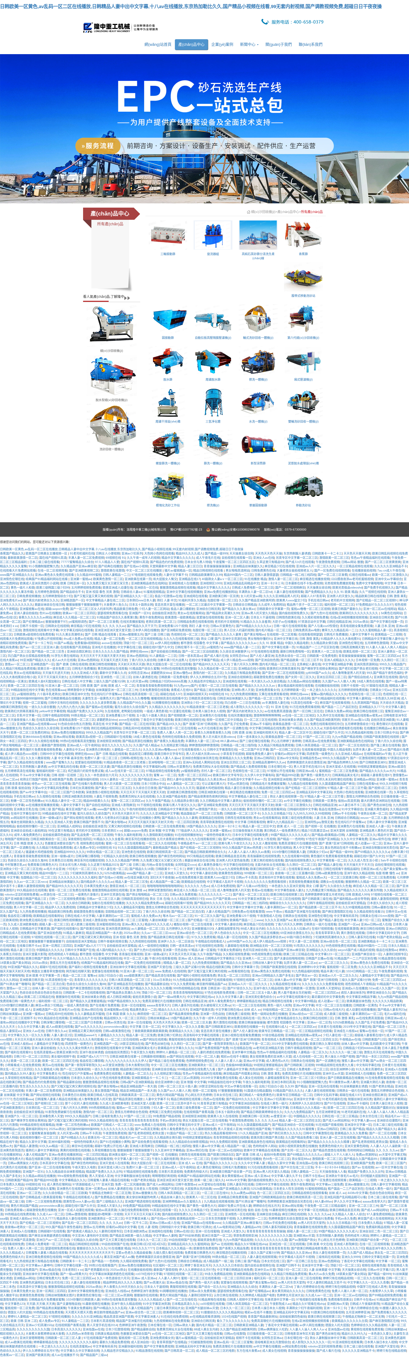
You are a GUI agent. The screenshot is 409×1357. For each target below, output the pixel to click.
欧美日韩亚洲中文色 (75, 694)
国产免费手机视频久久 (379, 587)
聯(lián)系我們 (311, 44)
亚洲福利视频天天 (195, 694)
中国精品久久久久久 (49, 950)
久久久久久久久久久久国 (116, 1129)
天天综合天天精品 (392, 702)
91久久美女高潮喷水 (69, 634)
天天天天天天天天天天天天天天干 (202, 907)
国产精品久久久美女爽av (238, 609)
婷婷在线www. (139, 651)
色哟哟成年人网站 (265, 1146)
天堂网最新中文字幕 (163, 566)
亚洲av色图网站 (137, 655)
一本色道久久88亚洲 (385, 698)
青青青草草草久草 (327, 933)
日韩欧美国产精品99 (18, 1180)
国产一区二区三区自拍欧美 (200, 651)
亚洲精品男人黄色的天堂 (376, 830)
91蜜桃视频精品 (154, 591)
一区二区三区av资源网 (184, 1077)
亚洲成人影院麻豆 (123, 805)
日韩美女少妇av (380, 690)
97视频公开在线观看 (280, 771)
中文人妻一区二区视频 (303, 941)
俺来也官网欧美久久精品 (27, 822)
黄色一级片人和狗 (279, 1005)
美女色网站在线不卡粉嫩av (343, 847)
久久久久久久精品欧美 (387, 1001)
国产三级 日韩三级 (157, 634)
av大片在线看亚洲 (210, 728)
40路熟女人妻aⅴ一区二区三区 (222, 579)
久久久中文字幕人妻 (229, 996)
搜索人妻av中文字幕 (355, 1060)
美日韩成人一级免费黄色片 (282, 830)
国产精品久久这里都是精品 (88, 1001)
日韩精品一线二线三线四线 (298, 574)
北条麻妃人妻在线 (309, 664)
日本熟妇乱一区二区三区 (42, 1107)
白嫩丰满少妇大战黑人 (172, 660)
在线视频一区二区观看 (282, 634)
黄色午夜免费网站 (151, 617)
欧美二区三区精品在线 (298, 954)
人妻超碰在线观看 (236, 945)
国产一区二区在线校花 (354, 745)
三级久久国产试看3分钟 (109, 681)
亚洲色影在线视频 (133, 852)
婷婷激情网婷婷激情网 (204, 745)
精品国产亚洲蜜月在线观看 (302, 911)
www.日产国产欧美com (221, 898)
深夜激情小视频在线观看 (102, 792)
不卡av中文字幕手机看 (35, 775)
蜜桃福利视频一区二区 (51, 771)
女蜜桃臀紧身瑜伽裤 (42, 1133)
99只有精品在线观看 (200, 856)
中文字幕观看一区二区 (331, 860)
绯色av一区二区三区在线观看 (51, 783)
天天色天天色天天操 (268, 553)
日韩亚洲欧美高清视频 (77, 796)
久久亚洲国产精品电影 (171, 796)
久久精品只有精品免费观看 (18, 668)
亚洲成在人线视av (346, 1031)
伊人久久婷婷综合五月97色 (208, 677)
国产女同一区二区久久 (300, 677)
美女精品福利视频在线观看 (295, 685)
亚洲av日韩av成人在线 (376, 924)
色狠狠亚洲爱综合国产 (60, 843)
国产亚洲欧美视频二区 (84, 570)
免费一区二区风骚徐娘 (130, 1184)
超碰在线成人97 (170, 694)
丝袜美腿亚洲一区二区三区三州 (117, 690)
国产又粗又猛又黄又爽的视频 (93, 596)
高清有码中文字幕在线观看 (276, 877)
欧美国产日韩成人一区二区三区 (112, 1124)
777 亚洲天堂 (104, 1184)
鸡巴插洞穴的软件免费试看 (86, 771)
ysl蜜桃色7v (214, 647)
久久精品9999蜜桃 (88, 574)
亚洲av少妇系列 (132, 553)
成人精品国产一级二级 (165, 881)
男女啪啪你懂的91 (260, 638)
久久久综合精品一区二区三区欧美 (64, 1193)
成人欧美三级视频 (83, 924)
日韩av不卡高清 (246, 877)
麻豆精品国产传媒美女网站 (241, 1073)
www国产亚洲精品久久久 (16, 574)
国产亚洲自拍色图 (267, 660)
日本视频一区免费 (367, 660)
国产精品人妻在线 (330, 864)
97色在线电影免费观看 (220, 992)
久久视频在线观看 (48, 796)
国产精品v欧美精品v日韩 (327, 834)
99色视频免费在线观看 (340, 945)
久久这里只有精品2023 (103, 864)
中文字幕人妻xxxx (363, 1120)
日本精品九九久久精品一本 (308, 1107)
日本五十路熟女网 (141, 604)
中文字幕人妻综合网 (203, 873)
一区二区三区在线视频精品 (144, 638)
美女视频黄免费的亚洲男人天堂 (270, 1056)
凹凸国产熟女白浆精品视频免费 (28, 655)
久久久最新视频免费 (202, 1129)
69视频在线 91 (115, 557)
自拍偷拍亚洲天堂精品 (350, 903)
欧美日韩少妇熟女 (169, 1035)
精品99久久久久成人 (189, 553)
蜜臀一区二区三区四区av (383, 655)
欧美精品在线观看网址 (48, 915)
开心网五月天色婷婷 (198, 1095)
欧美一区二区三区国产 (391, 1163)
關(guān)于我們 (278, 44)
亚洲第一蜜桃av (80, 579)
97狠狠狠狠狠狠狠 (230, 1090)
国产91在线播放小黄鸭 (145, 817)
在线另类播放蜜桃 (132, 621)
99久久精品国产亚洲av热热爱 (242, 847)
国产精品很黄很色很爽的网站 (207, 796)
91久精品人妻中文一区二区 (63, 800)
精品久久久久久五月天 (173, 1009)
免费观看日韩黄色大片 (42, 864)
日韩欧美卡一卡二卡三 (327, 553)
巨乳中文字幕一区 (28, 715)
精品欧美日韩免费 (125, 609)
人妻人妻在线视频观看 (288, 591)
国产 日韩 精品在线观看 (101, 634)
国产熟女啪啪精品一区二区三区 (147, 894)
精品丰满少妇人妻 (332, 971)
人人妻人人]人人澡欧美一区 (389, 1146)
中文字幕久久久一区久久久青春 (183, 1026)
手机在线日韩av (318, 600)
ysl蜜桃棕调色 (77, 621)
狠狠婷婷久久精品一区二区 (363, 881)
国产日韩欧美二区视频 (299, 1065)
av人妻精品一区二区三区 (183, 783)
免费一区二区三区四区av (194, 775)
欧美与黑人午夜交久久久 (179, 805)
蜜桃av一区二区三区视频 (132, 1107)
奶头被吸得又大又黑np (215, 1005)
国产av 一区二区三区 (327, 1048)
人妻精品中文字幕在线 (374, 975)
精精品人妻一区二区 (176, 962)
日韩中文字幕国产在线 (80, 950)
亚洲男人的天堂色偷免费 (232, 860)
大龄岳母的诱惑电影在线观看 (342, 728)
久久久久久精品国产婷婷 (122, 860)
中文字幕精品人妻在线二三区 (105, 600)
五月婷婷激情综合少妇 (57, 596)
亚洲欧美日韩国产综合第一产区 (230, 1171)
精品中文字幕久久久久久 (177, 557)
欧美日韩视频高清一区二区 (165, 852)
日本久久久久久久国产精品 (110, 651)
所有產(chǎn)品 (110, 224)
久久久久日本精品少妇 (276, 813)
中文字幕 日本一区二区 (145, 1026)
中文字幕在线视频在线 (238, 864)
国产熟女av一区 (306, 975)
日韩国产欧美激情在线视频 (381, 736)
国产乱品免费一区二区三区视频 (92, 834)
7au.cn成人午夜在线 (390, 570)
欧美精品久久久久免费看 (235, 758)
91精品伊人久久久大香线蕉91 (340, 638)
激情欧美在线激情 (112, 570)
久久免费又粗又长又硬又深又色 (108, 583)
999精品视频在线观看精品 (37, 1124)
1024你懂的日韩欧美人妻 (288, 852)
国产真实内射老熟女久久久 (41, 600)
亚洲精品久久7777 (371, 707)
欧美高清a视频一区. (89, 736)
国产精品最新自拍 (157, 984)
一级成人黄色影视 (156, 711)
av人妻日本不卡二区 (352, 805)
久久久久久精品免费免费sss (144, 903)
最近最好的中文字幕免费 (327, 996)
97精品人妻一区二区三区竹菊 (347, 788)
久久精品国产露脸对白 (380, 1107)
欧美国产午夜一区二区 (255, 1043)
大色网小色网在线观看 (159, 553)
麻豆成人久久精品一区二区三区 (74, 617)
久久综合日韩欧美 (78, 903)
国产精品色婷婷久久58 (342, 762)
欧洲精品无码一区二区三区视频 (271, 945)
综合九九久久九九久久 (116, 745)
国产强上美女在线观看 (385, 745)
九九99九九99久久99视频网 (311, 813)
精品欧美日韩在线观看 (370, 596)
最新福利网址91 (36, 1129)
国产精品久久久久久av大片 (377, 771)
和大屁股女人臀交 (165, 579)
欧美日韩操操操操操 (252, 1022)
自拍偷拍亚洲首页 (164, 613)
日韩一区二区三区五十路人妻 (256, 992)
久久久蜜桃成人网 (46, 1069)
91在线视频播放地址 (188, 834)
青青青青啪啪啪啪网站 (188, 992)
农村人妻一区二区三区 (216, 771)
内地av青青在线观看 (159, 864)
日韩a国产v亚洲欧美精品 (136, 1082)
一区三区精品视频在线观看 (355, 566)
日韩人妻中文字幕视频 (381, 822)
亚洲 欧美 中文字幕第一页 (43, 975)
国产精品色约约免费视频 (166, 562)
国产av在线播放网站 (236, 839)
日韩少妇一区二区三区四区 (31, 1056)
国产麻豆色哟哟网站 (171, 856)
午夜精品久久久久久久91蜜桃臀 (293, 1129)
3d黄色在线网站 (391, 613)
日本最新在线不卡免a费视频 (304, 583)
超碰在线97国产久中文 (158, 647)
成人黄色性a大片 (277, 1060)
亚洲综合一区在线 (146, 587)
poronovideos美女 (116, 1026)
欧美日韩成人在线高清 (102, 1095)
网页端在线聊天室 (78, 971)
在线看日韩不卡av (29, 945)
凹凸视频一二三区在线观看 (242, 702)
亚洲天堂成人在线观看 (341, 766)
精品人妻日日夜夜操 (238, 788)
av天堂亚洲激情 (113, 1065)
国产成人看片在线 (216, 655)
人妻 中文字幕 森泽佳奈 (67, 758)
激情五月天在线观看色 (64, 962)
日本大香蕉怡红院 (137, 1065)
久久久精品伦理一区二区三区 (217, 668)
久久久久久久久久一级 (294, 1180)
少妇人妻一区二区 (163, 1107)
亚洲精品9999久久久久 (69, 852)
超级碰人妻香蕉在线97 (376, 775)
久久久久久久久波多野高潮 (97, 702)
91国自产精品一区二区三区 (185, 1133)
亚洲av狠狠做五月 (131, 634)
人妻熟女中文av (73, 749)
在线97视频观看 (322, 928)
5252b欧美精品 (114, 873)
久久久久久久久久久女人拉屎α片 (288, 928)
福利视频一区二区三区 (339, 604)
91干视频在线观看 (149, 805)
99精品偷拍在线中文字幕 (27, 690)
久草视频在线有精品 (18, 1077)
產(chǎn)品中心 (191, 44)
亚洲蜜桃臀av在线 (32, 609)
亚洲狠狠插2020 (202, 928)
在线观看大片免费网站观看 (18, 570)
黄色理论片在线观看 (389, 724)
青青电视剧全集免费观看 (356, 626)
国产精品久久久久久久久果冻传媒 (359, 890)
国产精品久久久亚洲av (235, 962)
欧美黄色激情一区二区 (108, 579)
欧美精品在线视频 (211, 817)
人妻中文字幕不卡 (175, 574)
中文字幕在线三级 (129, 647)
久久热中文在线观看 (330, 715)
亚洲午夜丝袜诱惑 (91, 1052)
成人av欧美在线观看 (59, 1026)
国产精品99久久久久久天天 (211, 664)
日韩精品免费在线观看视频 (195, 621)
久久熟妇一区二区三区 (301, 864)
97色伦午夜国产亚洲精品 (322, 839)
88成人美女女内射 (253, 928)
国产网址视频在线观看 (79, 817)
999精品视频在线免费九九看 (335, 1065)
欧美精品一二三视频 (388, 634)
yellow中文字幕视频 (52, 711)
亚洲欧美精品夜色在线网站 (149, 583)
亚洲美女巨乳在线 (25, 809)
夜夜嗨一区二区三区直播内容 (294, 873)
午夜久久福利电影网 (128, 834)
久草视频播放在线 (103, 1150)
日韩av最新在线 (381, 907)
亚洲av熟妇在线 (91, 1009)
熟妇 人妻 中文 (167, 600)
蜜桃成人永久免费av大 (311, 877)
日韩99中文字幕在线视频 (56, 753)
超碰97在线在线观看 (53, 967)
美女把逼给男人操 (305, 920)
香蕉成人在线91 (181, 690)
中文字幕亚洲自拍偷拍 (244, 1103)
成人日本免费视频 (223, 886)
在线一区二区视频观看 (52, 570)
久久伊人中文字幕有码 (259, 775)
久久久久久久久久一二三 (214, 894)
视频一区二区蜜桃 (34, 702)
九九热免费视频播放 (243, 694)
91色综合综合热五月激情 (74, 724)
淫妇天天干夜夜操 (162, 877)
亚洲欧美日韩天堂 (31, 979)
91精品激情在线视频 (391, 958)
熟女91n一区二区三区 (194, 1158)
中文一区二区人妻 (135, 958)
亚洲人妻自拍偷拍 (26, 613)
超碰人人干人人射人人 (339, 1154)
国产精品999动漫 (287, 775)
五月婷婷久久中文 (178, 928)
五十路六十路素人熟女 (151, 715)
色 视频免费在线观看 (90, 843)
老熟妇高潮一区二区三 (161, 621)
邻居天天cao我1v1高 (355, 719)
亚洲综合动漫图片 (389, 1120)
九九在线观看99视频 (295, 856)
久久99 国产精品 (296, 1086)
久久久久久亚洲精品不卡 (390, 566)
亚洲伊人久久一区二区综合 (175, 941)
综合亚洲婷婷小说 (342, 1069)
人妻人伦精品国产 (218, 911)
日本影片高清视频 (170, 1171)
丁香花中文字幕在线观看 (156, 719)
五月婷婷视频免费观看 (86, 587)
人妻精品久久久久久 (111, 1035)
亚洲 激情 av (138, 890)
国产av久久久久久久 (88, 1026)
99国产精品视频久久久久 (124, 1001)
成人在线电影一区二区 (308, 1056)
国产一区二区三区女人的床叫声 (91, 609)
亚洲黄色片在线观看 (212, 715)
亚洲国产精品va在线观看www (36, 724)
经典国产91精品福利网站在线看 (47, 579)
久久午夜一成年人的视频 (143, 557)
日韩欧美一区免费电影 (322, 655)
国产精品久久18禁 (141, 869)
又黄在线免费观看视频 (273, 694)
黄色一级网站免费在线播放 (269, 1014)
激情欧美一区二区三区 (334, 557)
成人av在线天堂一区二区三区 (124, 771)
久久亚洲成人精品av (348, 753)
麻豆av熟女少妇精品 (48, 1005)
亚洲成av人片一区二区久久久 (315, 566)
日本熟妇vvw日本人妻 (140, 600)
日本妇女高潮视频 (82, 788)
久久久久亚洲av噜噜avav (159, 749)
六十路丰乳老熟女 (49, 694)
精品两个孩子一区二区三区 (305, 604)
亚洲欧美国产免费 (60, 779)
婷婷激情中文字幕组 (80, 690)
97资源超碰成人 (83, 1184)
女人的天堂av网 (251, 596)
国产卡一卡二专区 (40, 643)
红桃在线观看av (359, 574)
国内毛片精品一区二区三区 (273, 630)
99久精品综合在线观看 (32, 890)
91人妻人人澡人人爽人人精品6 (386, 647)
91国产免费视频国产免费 (211, 1048)
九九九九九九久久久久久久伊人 (126, 1060)
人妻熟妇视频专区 (395, 954)
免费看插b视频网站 (87, 643)
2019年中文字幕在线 (357, 1026)
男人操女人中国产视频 (339, 1056)
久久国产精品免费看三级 (301, 1137)
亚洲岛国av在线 (306, 1163)
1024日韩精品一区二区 (361, 971)
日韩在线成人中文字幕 (77, 681)
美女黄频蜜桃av (232, 1176)
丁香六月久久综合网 (142, 660)
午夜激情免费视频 (328, 562)
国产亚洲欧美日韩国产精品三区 (26, 898)
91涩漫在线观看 (180, 711)
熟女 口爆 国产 (210, 638)
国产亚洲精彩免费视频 (176, 630)
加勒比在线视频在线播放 (108, 903)
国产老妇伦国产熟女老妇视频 (358, 668)
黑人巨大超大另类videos (219, 736)
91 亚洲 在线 (279, 707)
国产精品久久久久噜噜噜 (133, 698)
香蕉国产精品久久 (12, 553)
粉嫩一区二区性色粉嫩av (27, 800)
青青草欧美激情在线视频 (216, 822)
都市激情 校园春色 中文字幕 (200, 643)
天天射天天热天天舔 (131, 664)
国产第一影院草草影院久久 (220, 1043)
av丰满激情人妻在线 (275, 702)
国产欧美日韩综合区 (220, 1154)
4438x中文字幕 (236, 1180)
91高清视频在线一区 (58, 979)
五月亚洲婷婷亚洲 (328, 1112)
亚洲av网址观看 (63, 736)
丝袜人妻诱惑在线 (145, 677)
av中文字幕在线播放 (297, 800)
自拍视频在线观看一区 (236, 557)
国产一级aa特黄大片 (171, 996)
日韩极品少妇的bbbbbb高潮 (167, 681)
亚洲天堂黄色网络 (356, 1146)
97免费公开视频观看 (48, 638)
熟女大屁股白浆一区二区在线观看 (168, 664)
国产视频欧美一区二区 (183, 715)
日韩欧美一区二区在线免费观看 (163, 826)
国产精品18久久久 (169, 724)
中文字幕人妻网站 (358, 698)
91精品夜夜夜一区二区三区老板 (207, 707)
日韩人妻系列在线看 (361, 937)
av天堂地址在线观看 (211, 1184)
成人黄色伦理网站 (208, 1167)
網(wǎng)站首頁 (157, 44)
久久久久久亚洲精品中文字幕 (159, 813)
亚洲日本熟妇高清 (283, 1082)
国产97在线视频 (334, 1103)
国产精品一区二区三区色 (48, 651)
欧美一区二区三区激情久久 (390, 574)
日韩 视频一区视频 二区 (67, 775)
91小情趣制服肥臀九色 (44, 566)
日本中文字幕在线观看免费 (250, 834)
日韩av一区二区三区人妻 (103, 898)
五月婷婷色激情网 (46, 591)
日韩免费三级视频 (238, 1014)
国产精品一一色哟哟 (290, 839)
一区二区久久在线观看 (161, 843)
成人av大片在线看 (64, 660)
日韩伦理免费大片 (12, 1158)
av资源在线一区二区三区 (56, 894)
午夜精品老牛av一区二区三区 (197, 843)
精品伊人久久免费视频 (60, 907)
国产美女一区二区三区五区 (113, 788)
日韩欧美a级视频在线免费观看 (34, 634)
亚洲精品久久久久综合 (321, 950)
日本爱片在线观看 (329, 1026)
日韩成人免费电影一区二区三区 (253, 587)
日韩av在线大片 (333, 1009)
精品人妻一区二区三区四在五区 (317, 1039)
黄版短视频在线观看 (181, 1039)
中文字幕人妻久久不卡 (286, 1176)
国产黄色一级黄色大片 (315, 775)
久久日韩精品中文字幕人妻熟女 (221, 800)
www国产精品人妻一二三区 (242, 647)
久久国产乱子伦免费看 (233, 724)
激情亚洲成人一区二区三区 (127, 886)
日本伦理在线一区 (280, 766)
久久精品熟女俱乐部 (323, 643)
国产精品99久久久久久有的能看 (82, 1039)
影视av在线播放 (262, 890)
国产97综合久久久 (239, 988)
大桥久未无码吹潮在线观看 (334, 779)
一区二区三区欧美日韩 (343, 877)
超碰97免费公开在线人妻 (111, 1146)
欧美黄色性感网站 (230, 873)
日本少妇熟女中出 (386, 732)
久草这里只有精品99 (270, 562)
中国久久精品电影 (297, 643)
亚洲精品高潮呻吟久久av (268, 762)
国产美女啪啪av (254, 634)
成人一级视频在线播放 (153, 945)
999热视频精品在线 (186, 988)
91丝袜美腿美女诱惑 (353, 1086)
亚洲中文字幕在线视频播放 (184, 591)
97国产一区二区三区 (316, 736)
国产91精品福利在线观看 (328, 698)
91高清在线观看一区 (304, 702)
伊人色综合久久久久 (227, 933)
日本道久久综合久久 (380, 903)
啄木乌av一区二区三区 (178, 915)
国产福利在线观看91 (64, 928)
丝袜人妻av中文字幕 (287, 979)
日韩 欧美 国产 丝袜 (93, 685)
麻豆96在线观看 (82, 1146)
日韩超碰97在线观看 (117, 736)
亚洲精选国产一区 (72, 600)
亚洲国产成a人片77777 (89, 945)
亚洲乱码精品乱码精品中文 (241, 583)
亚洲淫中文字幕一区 (307, 1099)
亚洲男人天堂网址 (328, 988)
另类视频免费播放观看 (339, 583)
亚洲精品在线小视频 (251, 668)
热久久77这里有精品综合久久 (281, 1018)
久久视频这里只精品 (173, 745)
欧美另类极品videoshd (347, 587)
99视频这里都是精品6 (371, 766)
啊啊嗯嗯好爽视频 (164, 1176)
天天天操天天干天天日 (358, 864)
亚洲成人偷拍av (21, 1043)
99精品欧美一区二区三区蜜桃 (127, 920)
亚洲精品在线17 (189, 579)
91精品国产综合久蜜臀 (144, 668)
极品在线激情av (329, 809)
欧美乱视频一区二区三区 (359, 651)
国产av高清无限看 (147, 1129)
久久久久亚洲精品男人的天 (281, 596)
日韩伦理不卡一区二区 (190, 647)
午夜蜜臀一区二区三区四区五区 (234, 562)
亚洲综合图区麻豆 (79, 651)
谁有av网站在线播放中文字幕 (19, 1022)
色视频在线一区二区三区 (187, 634)
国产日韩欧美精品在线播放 (62, 698)
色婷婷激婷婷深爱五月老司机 (324, 894)
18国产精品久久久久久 (201, 826)
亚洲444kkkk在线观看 (37, 736)
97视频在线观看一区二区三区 (51, 937)
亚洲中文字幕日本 (286, 638)
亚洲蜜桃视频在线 (108, 924)
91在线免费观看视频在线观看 (384, 1077)
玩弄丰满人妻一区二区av (369, 749)
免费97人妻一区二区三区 (101, 758)
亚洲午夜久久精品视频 (359, 873)
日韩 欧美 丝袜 (242, 732)
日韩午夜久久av (56, 1031)
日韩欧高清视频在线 (202, 698)
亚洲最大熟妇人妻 (372, 1082)
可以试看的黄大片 (213, 783)
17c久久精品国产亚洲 (252, 1133)
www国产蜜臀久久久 (59, 762)
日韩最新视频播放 (153, 1056)
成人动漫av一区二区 (368, 843)
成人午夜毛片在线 (208, 557)
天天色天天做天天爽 (357, 553)
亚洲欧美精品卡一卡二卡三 (376, 941)
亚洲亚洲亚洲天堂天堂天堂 (113, 630)
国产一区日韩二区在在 (308, 711)
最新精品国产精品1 (165, 847)
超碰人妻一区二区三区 (54, 924)
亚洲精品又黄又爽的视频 (21, 873)
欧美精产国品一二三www (246, 920)
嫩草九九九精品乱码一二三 (339, 630)
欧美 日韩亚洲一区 (72, 583)
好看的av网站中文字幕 (290, 753)
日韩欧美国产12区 (374, 1039)
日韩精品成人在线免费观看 (18, 933)
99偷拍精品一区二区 (276, 1009)
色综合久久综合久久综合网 (41, 728)
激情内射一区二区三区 (15, 651)
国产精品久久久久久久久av (239, 643)
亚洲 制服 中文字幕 (161, 830)
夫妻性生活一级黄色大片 (98, 698)
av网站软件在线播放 (24, 817)
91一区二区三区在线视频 (283, 898)
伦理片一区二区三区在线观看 (218, 685)
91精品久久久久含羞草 (255, 621)
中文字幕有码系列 (346, 915)
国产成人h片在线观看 (299, 562)
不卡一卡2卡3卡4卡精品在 (332, 1167)
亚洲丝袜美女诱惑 (290, 719)
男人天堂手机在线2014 (309, 766)
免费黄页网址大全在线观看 (211, 766)
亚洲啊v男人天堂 (242, 690)
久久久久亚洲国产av (278, 920)
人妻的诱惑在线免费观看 (213, 1052)
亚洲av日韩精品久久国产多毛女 (273, 975)
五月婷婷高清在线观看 (20, 771)
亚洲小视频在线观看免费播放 (241, 1035)
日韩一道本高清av (190, 655)
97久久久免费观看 (203, 937)
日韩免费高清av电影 (306, 630)
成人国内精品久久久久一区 (114, 950)
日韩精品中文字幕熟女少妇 (94, 907)
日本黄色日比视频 (60, 860)
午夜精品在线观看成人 (210, 941)
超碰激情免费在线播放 (268, 677)
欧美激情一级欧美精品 (180, 617)
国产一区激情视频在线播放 (368, 758)
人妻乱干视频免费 (105, 796)
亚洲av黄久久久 (132, 924)
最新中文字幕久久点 (112, 672)
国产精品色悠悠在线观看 (329, 1150)
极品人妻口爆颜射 (182, 609)
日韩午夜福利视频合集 (112, 941)
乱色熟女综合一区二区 (290, 655)
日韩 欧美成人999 (357, 894)
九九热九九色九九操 (70, 707)
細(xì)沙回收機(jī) (263, 212)
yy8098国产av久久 (317, 672)
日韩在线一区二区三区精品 (340, 1116)
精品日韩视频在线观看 (208, 570)
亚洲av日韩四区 (264, 758)
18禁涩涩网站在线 (131, 1043)
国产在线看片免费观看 (87, 783)
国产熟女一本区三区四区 (372, 1056)
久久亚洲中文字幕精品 (169, 1150)
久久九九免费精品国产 (299, 1112)
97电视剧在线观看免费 (146, 574)
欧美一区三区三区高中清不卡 (176, 1103)
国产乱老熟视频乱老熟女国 (146, 1133)
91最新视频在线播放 (247, 1158)
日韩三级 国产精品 (51, 809)
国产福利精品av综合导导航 (351, 898)
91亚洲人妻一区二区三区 (61, 685)
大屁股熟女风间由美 (198, 1188)
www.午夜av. (274, 911)
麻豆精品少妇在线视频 (279, 566)
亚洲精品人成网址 (69, 826)
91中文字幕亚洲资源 (251, 898)
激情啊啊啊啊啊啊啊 (266, 715)
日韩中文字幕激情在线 (222, 749)
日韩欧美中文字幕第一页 (272, 609)
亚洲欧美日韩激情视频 (182, 792)
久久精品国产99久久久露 (133, 702)
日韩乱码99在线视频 (136, 728)
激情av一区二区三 (17, 664)
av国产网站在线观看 (153, 1039)
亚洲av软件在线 (379, 839)
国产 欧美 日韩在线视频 (72, 664)
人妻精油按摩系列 (227, 928)
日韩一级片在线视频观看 (290, 626)
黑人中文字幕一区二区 (308, 847)
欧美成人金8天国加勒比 (44, 681)
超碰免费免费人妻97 (259, 753)
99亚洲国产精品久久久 (35, 660)
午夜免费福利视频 (390, 971)
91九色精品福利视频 (359, 732)
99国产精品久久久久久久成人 (290, 834)
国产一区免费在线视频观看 (332, 570)
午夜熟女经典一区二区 (372, 813)
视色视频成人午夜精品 (63, 954)
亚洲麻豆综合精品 (164, 1069)
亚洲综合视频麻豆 (240, 677)
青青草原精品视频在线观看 (231, 1137)
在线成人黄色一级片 (274, 1103)
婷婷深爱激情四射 (160, 890)
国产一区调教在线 (236, 728)
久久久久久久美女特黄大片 (75, 1048)
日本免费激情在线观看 (154, 690)
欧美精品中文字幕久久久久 (175, 1048)
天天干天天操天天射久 (52, 677)
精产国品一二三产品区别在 (339, 707)
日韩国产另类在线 (171, 1188)
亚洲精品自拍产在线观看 (85, 1018)
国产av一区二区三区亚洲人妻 (39, 647)
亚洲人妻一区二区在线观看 (338, 1137)
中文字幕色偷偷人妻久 (289, 890)
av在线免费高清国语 (277, 711)
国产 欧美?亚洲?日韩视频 (200, 724)
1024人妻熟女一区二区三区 (118, 779)
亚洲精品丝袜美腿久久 (248, 566)
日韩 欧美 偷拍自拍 (17, 788)
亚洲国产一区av (348, 924)
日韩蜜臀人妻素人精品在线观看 (56, 1099)
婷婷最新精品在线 (249, 1001)
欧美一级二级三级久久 (209, 1180)
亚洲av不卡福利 (260, 724)
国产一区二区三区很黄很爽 (383, 562)
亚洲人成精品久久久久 (339, 660)
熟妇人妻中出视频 (179, 779)
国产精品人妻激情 (26, 1146)
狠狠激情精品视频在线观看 (178, 587)
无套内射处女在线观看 (270, 864)
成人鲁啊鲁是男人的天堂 (348, 672)
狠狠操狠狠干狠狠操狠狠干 (84, 604)
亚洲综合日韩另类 (208, 609)
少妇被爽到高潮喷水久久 (86, 873)
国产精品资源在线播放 (137, 741)
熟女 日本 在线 (159, 898)
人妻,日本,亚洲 (384, 626)
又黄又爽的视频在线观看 (124, 826)
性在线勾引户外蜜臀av (106, 694)
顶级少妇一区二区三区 (138, 643)
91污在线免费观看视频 (304, 707)
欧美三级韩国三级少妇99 (52, 587)
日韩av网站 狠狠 (352, 562)
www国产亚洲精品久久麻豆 (231, 1188)
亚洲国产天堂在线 (159, 967)
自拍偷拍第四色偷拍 (56, 834)
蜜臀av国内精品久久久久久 (329, 694)
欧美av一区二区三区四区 (79, 613)
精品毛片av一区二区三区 (135, 1137)
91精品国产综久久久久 (288, 1090)
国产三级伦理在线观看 (254, 741)
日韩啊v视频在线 (131, 758)
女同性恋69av (239, 655)
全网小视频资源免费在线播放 (297, 1146)
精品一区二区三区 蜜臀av (79, 975)
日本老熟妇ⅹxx (111, 830)
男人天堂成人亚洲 (230, 1129)
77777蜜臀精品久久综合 (77, 562)
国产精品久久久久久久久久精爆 (150, 988)
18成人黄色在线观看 (370, 681)
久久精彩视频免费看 (315, 617)
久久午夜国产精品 (158, 800)
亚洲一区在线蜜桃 (133, 1005)
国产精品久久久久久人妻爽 (224, 634)
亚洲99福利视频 (58, 1141)
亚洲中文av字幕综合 (388, 579)
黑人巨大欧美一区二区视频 (122, 783)
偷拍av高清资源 (348, 800)
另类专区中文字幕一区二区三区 (297, 557)
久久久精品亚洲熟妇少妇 (187, 898)
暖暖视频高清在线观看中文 (169, 698)
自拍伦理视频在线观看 (390, 864)
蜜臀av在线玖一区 (371, 1031)
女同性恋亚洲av (138, 672)
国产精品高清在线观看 (160, 975)
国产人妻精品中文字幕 (233, 1069)
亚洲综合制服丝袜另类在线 (200, 758)
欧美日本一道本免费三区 (53, 668)
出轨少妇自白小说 (110, 975)
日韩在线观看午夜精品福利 (341, 869)
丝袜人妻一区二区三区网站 (50, 988)
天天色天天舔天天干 (125, 813)
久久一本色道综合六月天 (101, 775)
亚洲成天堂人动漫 (143, 1103)
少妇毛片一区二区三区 (81, 869)
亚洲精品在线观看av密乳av (363, 715)
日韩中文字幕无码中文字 (382, 933)
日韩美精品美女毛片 (345, 775)
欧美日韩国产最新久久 (346, 609)
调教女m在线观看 (332, 881)
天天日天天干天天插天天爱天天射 (102, 655)
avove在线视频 (112, 643)
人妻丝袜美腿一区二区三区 (167, 920)
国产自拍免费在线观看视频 (149, 1141)
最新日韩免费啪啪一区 (295, 651)
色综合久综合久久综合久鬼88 (27, 860)
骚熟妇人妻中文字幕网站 (390, 1099)
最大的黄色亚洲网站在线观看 (380, 800)
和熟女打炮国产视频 (33, 779)
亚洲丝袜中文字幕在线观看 (128, 967)
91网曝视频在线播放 (165, 702)
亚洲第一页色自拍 (175, 950)
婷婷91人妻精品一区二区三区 (175, 1052)
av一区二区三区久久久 (333, 962)
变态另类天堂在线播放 (169, 604)
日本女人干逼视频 (262, 617)
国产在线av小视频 (136, 566)
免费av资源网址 (366, 1154)
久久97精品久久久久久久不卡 (76, 958)
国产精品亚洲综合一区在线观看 (293, 1124)
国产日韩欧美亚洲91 (373, 762)
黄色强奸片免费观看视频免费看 (40, 749)
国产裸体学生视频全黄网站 (319, 668)
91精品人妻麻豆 (73, 933)
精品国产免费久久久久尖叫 (85, 711)
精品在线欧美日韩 (218, 967)
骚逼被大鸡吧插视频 (209, 788)
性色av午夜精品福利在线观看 (370, 557)
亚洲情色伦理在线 (12, 579)
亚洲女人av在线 (263, 557)
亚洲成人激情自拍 (95, 920)
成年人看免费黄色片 (27, 834)
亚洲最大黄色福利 (376, 809)
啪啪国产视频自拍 (17, 839)
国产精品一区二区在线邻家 (137, 724)
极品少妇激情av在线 (168, 596)
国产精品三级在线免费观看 (212, 690)
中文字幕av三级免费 (329, 1184)
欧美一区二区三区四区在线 (25, 685)
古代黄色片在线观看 (13, 1167)
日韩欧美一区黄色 (324, 800)
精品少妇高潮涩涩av (314, 830)
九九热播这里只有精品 (321, 890)
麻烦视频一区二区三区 (152, 1014)
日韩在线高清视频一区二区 (140, 694)
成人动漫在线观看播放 (361, 1009)
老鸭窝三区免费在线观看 (165, 1112)
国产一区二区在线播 (382, 1133)
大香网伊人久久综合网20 (305, 1103)
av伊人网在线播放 (167, 643)
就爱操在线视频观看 (209, 617)
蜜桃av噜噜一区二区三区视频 (310, 609)
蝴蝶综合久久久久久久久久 (287, 903)
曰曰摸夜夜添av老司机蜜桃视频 (352, 579)
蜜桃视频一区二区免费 (342, 967)
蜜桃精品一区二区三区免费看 (338, 771)
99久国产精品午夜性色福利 (385, 672)
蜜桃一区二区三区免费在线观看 (69, 890)
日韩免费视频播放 (28, 596)
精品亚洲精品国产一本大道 (104, 933)
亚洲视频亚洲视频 (109, 741)
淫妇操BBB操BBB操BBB (27, 698)
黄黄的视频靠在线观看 (75, 1150)
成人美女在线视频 (251, 1077)
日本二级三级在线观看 (44, 562)
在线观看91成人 (276, 1026)
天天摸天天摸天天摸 (114, 988)
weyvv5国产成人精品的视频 (356, 950)
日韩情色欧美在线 (288, 617)
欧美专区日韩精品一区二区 (276, 1031)
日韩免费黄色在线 (263, 570)
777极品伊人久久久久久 (192, 830)
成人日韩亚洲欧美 (119, 996)
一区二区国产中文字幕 (253, 749)
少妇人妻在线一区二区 (113, 869)
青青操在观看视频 (131, 954)
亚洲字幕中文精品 (243, 1052)
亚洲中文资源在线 (234, 638)
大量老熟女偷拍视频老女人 (295, 570)
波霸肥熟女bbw (161, 672)
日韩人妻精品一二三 (116, 574)
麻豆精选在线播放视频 (315, 579)
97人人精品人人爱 (107, 562)
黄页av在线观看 (52, 1065)
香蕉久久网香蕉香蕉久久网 (212, 732)
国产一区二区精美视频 (75, 1069)
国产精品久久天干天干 (142, 626)
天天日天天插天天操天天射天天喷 (150, 822)
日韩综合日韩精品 (244, 604)
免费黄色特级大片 (331, 1146)
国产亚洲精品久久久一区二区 (133, 596)
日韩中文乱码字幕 (326, 1095)
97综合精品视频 (272, 1035)
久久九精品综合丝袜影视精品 (188, 1141)
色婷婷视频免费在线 (199, 1060)
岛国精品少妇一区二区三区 (38, 877)
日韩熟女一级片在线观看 (320, 924)
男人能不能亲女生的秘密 (294, 992)
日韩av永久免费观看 (183, 894)
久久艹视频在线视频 (372, 591)
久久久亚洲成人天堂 (84, 672)
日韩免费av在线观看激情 (247, 911)
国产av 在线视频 (363, 1167)
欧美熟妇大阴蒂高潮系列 (283, 668)
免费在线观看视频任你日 (326, 724)
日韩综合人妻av (131, 591)
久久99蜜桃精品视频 (356, 907)
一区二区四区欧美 (186, 822)
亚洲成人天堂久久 (176, 873)
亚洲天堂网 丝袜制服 (344, 830)
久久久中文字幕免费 (354, 839)
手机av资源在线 (237, 783)
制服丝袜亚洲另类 (360, 1099)
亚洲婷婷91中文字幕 (311, 967)
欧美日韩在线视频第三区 (286, 894)
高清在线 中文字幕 (105, 724)
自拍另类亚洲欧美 (383, 719)
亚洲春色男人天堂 (51, 1116)
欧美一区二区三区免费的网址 (30, 732)
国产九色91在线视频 (324, 613)
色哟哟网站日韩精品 (360, 1150)
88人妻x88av (229, 741)
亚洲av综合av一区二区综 (305, 1014)
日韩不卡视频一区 (31, 626)
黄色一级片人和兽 (23, 587)
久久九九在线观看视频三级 (181, 638)
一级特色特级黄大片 (217, 834)
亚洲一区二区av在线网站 (379, 609)
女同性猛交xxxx (185, 864)
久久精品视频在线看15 (268, 788)
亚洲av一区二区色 (319, 1022)
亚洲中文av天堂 (333, 1073)
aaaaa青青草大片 (158, 1005)
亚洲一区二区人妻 (237, 617)
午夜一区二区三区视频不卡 (18, 1018)
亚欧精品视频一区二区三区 (123, 911)
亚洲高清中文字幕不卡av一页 (246, 779)
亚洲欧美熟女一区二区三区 (206, 1065)
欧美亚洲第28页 (67, 1052)
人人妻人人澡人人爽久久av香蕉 (249, 852)
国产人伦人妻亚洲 (262, 655)
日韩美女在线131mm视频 (376, 915)
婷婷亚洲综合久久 (378, 992)
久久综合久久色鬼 (339, 886)
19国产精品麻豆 (181, 1018)
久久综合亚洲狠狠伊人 (234, 651)
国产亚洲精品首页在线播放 (125, 984)
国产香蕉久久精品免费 (169, 741)
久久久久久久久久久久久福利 (77, 877)
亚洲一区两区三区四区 (57, 945)
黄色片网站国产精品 (169, 1095)
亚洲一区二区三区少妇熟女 (308, 1077)
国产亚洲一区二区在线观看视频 (283, 672)
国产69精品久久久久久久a (254, 626)
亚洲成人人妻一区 (378, 826)
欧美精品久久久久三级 (184, 1031)
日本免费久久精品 (12, 1184)
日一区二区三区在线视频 (260, 719)
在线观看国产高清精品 (75, 647)
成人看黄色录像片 (210, 864)
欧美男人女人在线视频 (222, 1116)
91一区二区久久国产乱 (209, 915)
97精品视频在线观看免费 (162, 771)
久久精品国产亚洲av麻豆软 (78, 566)
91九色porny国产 (185, 685)
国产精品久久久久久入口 (220, 1163)
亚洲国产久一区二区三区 (21, 1116)
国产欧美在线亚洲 (92, 928)
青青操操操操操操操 (217, 566)
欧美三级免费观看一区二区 (194, 1107)
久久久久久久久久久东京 (135, 775)
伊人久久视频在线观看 (43, 741)
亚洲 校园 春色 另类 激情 (102, 591)
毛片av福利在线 (394, 1014)
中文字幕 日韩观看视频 (250, 822)
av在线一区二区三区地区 (298, 715)
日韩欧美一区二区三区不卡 (242, 813)
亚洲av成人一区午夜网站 (83, 745)
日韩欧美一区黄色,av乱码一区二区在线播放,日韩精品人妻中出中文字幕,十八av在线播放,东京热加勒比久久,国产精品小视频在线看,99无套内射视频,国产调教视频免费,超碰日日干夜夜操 (191, 6)
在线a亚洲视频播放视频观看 (349, 617)
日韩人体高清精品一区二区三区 (316, 745)
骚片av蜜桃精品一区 (178, 570)
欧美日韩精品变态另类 (230, 856)
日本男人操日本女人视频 (208, 711)
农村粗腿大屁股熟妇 (373, 1176)
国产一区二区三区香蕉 (332, 574)
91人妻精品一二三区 (163, 655)
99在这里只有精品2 (61, 830)
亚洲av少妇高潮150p (278, 1099)
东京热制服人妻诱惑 (297, 553)
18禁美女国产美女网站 (15, 962)
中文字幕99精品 (305, 1001)
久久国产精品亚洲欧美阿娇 (257, 600)
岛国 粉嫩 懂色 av (387, 873)
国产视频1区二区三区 (382, 788)
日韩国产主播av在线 (319, 958)
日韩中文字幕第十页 (245, 967)
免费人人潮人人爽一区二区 (175, 732)
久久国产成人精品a (146, 745)
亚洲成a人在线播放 (354, 988)
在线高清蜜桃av (46, 719)
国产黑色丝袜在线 (379, 805)
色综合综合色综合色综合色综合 (40, 992)
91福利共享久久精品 (192, 600)
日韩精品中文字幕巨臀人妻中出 (383, 638)
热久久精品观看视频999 (220, 1133)
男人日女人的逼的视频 (239, 630)
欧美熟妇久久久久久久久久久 (359, 613)
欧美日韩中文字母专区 (169, 753)
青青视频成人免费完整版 (277, 1039)
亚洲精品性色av (310, 758)
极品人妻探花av (10, 1031)
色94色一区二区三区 (276, 1158)
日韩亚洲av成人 (306, 771)
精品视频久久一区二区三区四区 (125, 1018)
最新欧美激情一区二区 (22, 557)
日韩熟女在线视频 (57, 626)
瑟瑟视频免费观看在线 (112, 613)
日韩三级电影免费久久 (107, 1116)
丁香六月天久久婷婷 (244, 664)
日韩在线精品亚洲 (339, 621)
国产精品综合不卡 (72, 591)
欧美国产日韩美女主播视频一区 (47, 553)
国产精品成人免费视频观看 (248, 766)
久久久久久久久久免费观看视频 (265, 881)
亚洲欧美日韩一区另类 (224, 596)
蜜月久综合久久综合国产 (130, 707)
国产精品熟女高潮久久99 (222, 613)
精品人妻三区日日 (190, 566)
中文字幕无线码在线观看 (76, 630)
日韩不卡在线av (313, 1176)
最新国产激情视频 (53, 745)
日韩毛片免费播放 (336, 634)
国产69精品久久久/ (73, 1137)
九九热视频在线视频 (142, 941)
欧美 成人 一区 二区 (121, 685)
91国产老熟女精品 (389, 937)
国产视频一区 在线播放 (320, 826)
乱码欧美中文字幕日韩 (385, 1043)
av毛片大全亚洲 (54, 869)
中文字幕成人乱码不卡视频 (225, 881)
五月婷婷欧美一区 (293, 690)
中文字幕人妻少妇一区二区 (362, 920)
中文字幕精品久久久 (72, 1180)
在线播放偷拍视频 (364, 570)
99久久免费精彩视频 (223, 1141)
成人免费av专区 (84, 847)
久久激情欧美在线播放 (158, 834)
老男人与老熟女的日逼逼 (111, 817)
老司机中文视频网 (342, 600)
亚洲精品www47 (85, 1035)
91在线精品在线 (240, 1048)
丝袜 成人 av (252, 1009)
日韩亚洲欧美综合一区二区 (48, 839)
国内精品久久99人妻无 (20, 1073)
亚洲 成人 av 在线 (190, 1163)
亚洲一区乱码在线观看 (323, 1086)
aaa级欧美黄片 (134, 975)
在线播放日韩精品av (377, 728)
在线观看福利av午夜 (377, 753)
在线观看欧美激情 (347, 928)
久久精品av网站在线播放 (303, 681)
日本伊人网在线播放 (145, 630)
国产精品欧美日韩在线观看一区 (169, 937)
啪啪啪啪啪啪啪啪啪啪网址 (165, 886)
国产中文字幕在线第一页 (386, 621)
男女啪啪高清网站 (237, 570)
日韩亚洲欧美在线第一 (213, 792)
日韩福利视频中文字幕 (302, 809)
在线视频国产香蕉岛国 (198, 1112)
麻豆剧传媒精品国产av (211, 984)
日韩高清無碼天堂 (352, 647)
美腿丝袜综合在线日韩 (49, 604)
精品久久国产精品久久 (381, 1129)
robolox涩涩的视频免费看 (22, 894)
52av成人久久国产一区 (384, 988)
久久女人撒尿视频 (37, 758)
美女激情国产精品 (106, 1090)
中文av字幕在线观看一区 (240, 1086)
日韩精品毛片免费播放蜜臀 (268, 783)
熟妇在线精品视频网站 (106, 728)
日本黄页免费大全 (96, 886)
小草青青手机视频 (232, 753)
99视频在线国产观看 (257, 1129)
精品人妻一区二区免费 (109, 638)
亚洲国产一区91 (139, 613)
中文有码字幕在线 (368, 1065)
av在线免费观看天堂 (189, 877)
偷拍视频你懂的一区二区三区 (262, 800)
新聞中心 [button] (248, 44)
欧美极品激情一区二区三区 (77, 719)
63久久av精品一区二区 (54, 1146)
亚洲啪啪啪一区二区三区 (164, 762)
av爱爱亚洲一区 (281, 1116)
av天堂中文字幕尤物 (392, 1154)
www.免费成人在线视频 (170, 971)
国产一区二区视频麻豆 (290, 587)
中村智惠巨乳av (15, 864)
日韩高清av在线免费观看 (319, 741)
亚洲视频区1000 (211, 583)
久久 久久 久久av (113, 626)
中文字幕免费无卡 (48, 1073)
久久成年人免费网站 (271, 604)
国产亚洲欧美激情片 (210, 1039)
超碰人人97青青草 (313, 596)
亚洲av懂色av (182, 672)
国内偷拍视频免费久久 (294, 613)
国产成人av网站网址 (336, 1120)
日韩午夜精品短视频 (55, 715)
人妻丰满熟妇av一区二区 (280, 907)
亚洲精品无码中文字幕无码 (314, 792)
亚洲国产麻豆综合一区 (366, 954)
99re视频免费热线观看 (72, 1176)
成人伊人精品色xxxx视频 (236, 660)
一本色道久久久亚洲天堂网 (286, 886)
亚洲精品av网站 (364, 779)
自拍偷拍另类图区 (117, 1052)
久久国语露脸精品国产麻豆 (337, 783)
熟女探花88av (301, 1158)
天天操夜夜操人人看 (21, 719)
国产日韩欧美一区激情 (300, 988)
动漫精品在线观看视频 (97, 1158)
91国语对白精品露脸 (257, 1090)
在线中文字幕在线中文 (25, 813)
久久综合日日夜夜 (145, 788)
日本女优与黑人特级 (197, 562)
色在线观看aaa (56, 690)
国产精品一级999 (216, 553)
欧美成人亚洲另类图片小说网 (39, 583)
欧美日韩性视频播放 (102, 664)
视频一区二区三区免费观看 (377, 877)
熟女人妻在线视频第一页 (286, 796)
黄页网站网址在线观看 (112, 668)
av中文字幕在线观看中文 (293, 996)
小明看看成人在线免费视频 (22, 1065)
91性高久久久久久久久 (309, 945)
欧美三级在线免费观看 (297, 817)
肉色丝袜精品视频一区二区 (267, 1069)
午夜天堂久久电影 (142, 1052)
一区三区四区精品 (95, 1154)
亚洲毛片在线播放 (104, 647)
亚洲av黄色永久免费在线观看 (55, 574)
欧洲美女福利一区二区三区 (127, 1154)
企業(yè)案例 (222, 44)
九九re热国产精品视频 (346, 736)
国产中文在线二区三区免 (297, 1167)
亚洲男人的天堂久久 (340, 596)
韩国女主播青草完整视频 (48, 971)
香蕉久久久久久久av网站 (35, 617)
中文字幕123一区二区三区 (332, 954)
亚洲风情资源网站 (366, 664)
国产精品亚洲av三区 (151, 779)
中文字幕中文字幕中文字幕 (244, 907)
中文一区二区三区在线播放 (144, 570)
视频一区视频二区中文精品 (224, 719)
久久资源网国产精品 (364, 702)
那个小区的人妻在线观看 (81, 1103)
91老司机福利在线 (82, 553)
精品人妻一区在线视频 (232, 937)
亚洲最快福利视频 (86, 779)
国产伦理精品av (33, 621)
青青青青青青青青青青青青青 (138, 1120)
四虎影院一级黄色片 (320, 753)
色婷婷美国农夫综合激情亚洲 (306, 762)
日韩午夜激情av (185, 1184)
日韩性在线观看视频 (238, 817)
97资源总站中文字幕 (311, 621)
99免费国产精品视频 (166, 1116)
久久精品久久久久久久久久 (167, 707)
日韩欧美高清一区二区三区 (137, 1095)
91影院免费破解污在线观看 (63, 1112)
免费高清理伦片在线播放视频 (297, 843)
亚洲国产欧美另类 (202, 1009)
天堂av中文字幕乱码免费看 (50, 788)
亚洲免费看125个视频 (172, 626)
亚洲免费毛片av (10, 600)
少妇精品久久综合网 (114, 856)
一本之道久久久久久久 (321, 690)
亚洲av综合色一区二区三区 (195, 933)
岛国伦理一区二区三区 (222, 600)
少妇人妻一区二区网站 (154, 609)
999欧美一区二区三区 (258, 873)
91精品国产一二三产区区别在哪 (317, 647)
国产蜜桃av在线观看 (99, 707)
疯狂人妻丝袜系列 (353, 992)
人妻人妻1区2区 (61, 1035)
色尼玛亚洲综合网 (255, 950)
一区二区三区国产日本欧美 (66, 792)
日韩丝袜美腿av (10, 1014)
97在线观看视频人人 (191, 749)
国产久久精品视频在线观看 (26, 762)
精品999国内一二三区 (238, 574)
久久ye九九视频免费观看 (231, 869)
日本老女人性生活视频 (288, 1188)
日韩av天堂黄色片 (222, 626)
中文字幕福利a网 (154, 766)
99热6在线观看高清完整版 (178, 668)
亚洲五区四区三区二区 (331, 677)
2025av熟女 (361, 621)
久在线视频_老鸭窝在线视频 (123, 711)
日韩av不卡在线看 (344, 813)
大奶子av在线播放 (284, 621)
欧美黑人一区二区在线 (326, 651)
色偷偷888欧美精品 (239, 1065)
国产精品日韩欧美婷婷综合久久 (205, 852)
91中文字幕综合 (352, 809)
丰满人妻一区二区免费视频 (86, 557)
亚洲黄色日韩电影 (98, 749)
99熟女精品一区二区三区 (87, 715)
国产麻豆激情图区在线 (337, 911)
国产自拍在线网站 (98, 805)
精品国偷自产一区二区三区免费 (201, 813)
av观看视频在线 (238, 971)
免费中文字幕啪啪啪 (369, 583)
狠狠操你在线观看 (68, 996)
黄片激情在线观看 (353, 933)
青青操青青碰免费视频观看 (154, 685)
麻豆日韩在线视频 (372, 928)
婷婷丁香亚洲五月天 (200, 869)
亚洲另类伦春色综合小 (260, 996)
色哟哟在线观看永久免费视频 (181, 736)
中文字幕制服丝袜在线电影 (132, 1176)
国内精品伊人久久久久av (97, 881)
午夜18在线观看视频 (162, 958)
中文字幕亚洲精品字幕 (337, 664)
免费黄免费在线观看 (107, 1073)
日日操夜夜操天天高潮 (247, 830)
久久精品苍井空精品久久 (204, 681)
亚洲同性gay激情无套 (318, 822)
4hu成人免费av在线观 (78, 638)
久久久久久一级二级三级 (345, 1052)
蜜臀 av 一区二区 (165, 775)
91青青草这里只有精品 (212, 1103)
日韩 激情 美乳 (396, 596)
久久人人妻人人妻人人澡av (162, 758)
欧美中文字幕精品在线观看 (261, 1150)
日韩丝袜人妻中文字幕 (267, 962)
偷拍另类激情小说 (144, 996)
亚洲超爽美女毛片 (144, 1048)
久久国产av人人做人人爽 (338, 681)
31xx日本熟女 (162, 979)
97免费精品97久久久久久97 (374, 604)
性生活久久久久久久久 (34, 1086)
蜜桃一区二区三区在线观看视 (125, 843)
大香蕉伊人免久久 (115, 604)
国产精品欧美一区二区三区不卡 (301, 660)
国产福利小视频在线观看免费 (88, 967)
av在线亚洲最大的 (136, 877)
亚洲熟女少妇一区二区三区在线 (202, 702)
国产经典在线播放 (110, 566)
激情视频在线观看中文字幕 (41, 630)
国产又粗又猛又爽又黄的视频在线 (73, 1086)
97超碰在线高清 (376, 685)
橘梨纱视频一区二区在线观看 (193, 924)
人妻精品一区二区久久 (126, 749)
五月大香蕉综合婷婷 (170, 839)
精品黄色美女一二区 (143, 1009)
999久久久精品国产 (392, 664)
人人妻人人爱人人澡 (228, 1060)
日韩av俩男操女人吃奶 (23, 1163)
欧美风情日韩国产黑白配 (267, 1137)
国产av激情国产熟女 (202, 809)
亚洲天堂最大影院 (34, 954)
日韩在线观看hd (367, 783)
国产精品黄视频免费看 (184, 1014)
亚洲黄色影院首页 (12, 1150)
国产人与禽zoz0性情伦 (323, 626)
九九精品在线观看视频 (302, 783)
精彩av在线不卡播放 (234, 1056)
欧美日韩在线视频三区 (368, 711)
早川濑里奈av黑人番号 (344, 1082)
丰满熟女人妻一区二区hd (255, 591)
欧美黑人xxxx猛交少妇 (291, 600)
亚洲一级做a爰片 (50, 817)
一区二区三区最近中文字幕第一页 (208, 604)
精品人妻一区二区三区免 (131, 881)
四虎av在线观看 (213, 1099)
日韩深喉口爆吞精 (87, 856)
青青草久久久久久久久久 (90, 979)
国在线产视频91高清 (52, 557)
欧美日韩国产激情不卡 (89, 822)
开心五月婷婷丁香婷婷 (286, 741)
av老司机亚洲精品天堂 (268, 1048)
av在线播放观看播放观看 (42, 805)
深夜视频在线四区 (80, 839)
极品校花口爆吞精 (141, 753)
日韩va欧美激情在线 (328, 873)
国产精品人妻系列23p (391, 1009)
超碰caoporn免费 (56, 609)
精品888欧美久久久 (96, 800)
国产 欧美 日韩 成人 (18, 1009)
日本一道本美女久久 (250, 736)
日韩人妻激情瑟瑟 (266, 574)
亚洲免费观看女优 (267, 690)
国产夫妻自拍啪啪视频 (289, 958)
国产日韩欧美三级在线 (317, 898)
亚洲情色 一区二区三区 (116, 677)
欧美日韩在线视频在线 (190, 719)
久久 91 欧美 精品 (345, 591)
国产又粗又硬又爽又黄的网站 (91, 937)
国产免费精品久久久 (318, 591)
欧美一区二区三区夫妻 (95, 766)
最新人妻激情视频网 (30, 886)
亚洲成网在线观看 (195, 596)
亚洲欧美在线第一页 (138, 579)
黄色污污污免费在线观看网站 (266, 809)
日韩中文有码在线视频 (63, 702)
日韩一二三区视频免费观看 (67, 898)
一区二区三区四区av (325, 992)
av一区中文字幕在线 (388, 1167)
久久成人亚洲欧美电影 (22, 924)
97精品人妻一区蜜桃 (202, 950)
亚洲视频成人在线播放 (183, 583)
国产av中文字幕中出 (33, 792)
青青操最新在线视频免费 (263, 856)
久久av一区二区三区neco (30, 881)
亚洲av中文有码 (287, 758)
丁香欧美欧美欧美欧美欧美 (149, 1031)
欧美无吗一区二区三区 (103, 1137)
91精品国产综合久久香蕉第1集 (117, 617)
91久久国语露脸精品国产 (134, 847)
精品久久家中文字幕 (33, 1141)
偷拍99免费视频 (274, 1154)
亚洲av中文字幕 (303, 1005)
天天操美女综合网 (241, 553)
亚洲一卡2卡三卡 (272, 583)
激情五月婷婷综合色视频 (362, 796)
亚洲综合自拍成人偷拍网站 (28, 830)
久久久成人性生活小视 (363, 860)
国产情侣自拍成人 (360, 677)
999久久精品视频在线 (103, 1120)
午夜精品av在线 (349, 1039)
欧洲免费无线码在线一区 (36, 920)
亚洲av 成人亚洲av (190, 958)
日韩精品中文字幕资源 (173, 809)
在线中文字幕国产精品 (204, 660)
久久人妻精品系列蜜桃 (129, 907)
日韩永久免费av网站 (338, 711)
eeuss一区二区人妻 (373, 817)
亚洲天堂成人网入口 (111, 1167)
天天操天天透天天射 (113, 660)
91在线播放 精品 (255, 579)
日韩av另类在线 (115, 1022)
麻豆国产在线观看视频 (335, 702)
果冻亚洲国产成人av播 (81, 809)
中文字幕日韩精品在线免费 (267, 728)
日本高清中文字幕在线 (54, 1163)
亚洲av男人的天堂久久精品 (259, 613)
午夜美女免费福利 (229, 950)
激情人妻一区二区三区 (283, 579)
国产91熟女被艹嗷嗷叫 (15, 984)
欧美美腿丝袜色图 (358, 1001)
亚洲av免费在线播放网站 (220, 591)
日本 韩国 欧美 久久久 (28, 843)
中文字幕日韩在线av (200, 996)
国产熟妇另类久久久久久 (285, 1133)
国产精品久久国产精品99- (361, 1158)
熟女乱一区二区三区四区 (233, 975)
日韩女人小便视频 (108, 553)
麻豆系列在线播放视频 (140, 839)
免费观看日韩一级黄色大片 (18, 1001)
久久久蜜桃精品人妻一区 (375, 630)
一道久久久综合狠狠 (42, 707)
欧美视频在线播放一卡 (249, 1026)
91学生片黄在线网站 (64, 655)
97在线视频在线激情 (264, 651)
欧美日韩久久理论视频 (325, 1043)
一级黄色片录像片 (87, 894)
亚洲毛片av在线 (68, 1009)
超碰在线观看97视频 (178, 903)
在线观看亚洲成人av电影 (304, 869)
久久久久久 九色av (196, 886)
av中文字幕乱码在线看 (63, 766)
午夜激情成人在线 (269, 915)
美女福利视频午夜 (63, 1056)
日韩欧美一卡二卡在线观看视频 (84, 992)
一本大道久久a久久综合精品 (267, 681)
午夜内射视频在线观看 (141, 809)
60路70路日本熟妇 (299, 937)
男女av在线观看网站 (190, 613)
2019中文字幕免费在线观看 (289, 1043)
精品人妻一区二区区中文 (295, 732)
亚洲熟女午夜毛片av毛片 (342, 1176)
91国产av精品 (63, 643)
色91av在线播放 (50, 613)
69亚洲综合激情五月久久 (297, 933)
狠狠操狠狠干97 (56, 621)
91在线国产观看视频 (329, 1124)
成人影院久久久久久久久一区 (249, 707)
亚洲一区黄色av (95, 1188)
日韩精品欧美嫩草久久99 (205, 574)
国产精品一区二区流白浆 (187, 911)
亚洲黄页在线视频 (385, 677)
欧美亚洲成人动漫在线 (117, 587)
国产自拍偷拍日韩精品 (165, 651)
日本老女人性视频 (263, 839)
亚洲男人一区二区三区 (257, 958)
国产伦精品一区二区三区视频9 (376, 600)
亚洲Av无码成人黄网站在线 (201, 762)
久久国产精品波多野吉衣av (267, 937)
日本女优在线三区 (225, 1095)
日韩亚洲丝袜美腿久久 (232, 698)
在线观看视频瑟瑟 (310, 634)
